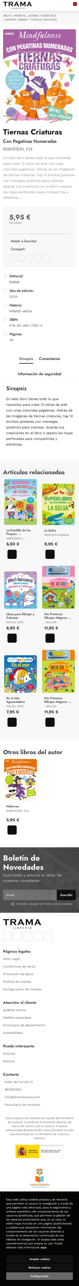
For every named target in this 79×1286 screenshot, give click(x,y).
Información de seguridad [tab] (39, 374)
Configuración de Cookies (22, 989)
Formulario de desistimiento (24, 1025)
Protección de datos (18, 974)
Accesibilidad (13, 1033)
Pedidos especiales (17, 1017)
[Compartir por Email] (38, 258)
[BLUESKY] (48, 936)
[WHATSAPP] (38, 936)
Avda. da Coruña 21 (19, 1082)
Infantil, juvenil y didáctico (35, 15)
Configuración (40, 1276)
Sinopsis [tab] (26, 358)
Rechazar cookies (39, 1267)
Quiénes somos (14, 1010)
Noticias (9, 1053)
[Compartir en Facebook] (12, 258)
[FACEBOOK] (7, 936)
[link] (12, 554)
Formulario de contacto (22, 1104)
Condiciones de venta (19, 966)
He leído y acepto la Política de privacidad (44, 903)
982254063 (13, 1089)
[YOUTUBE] (27, 936)
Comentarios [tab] (49, 358)
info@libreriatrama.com (22, 1097)
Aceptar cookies (40, 1259)
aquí (43, 1247)
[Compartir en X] (21, 258)
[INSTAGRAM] (17, 936)
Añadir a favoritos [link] (23, 241)
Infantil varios (16, 19)
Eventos (9, 1061)
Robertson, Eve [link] (18, 149)
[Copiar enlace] (46, 258)
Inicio (7, 15)
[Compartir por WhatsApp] (29, 258)
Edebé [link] (14, 282)
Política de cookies (17, 981)
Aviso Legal (11, 959)
